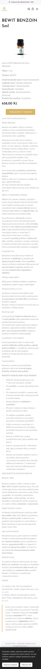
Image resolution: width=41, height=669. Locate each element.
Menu (37, 9)
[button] (28, 9)
